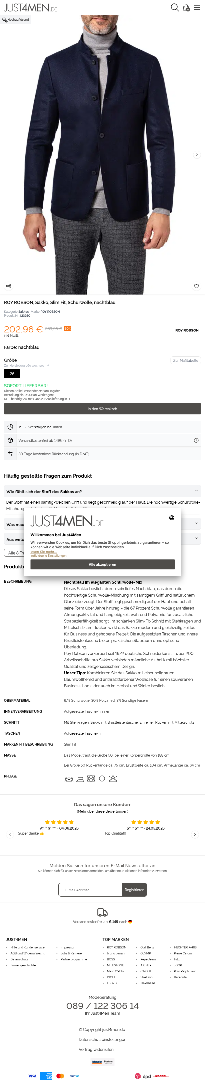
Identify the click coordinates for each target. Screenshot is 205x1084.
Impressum (68, 947)
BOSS (111, 959)
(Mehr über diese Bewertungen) (102, 811)
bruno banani (116, 953)
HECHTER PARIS (185, 947)
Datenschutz (19, 959)
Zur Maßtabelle (185, 360)
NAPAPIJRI (147, 983)
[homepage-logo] (30, 7)
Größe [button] (10, 360)
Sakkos (23, 311)
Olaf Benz (147, 947)
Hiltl (177, 959)
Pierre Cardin (183, 953)
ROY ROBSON (50, 311)
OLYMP (145, 953)
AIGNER (146, 965)
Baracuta (180, 977)
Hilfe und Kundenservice (27, 947)
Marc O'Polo (115, 971)
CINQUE (146, 971)
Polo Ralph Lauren (186, 971)
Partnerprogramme (74, 959)
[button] (175, 7)
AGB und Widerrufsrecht (27, 953)
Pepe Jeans (148, 959)
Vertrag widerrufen (96, 1049)
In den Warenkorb (102, 408)
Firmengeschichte (23, 965)
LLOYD (112, 983)
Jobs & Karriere (71, 953)
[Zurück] (6, 21)
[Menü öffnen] (197, 7)
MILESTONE (115, 965)
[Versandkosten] (196, 440)
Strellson (146, 977)
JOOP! (178, 965)
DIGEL (111, 977)
